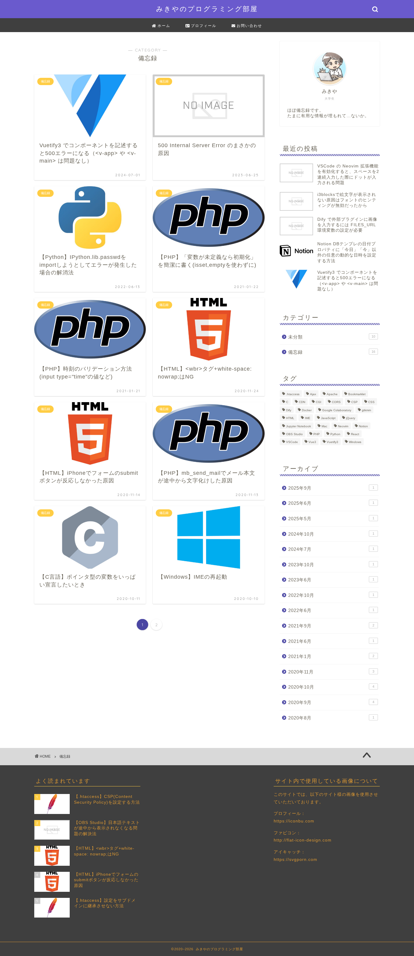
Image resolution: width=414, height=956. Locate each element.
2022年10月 (331, 595)
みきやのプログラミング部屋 (207, 9)
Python (335, 434)
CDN (302, 402)
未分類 (331, 336)
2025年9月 (331, 488)
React (355, 434)
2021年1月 (331, 656)
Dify (288, 410)
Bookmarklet (357, 394)
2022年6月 (331, 610)
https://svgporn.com (295, 859)
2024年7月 (331, 549)
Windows (355, 442)
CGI (318, 402)
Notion (363, 426)
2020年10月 (331, 687)
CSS (371, 402)
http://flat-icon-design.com (303, 840)
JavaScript (328, 418)
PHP (316, 434)
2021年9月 (331, 625)
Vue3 (312, 442)
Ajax (313, 394)
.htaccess (292, 394)
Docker (307, 410)
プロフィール (202, 25)
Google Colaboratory (336, 410)
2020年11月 (331, 671)
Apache (332, 394)
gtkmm (366, 410)
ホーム (163, 25)
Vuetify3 (332, 442)
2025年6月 (331, 503)
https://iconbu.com (294, 821)
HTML (290, 418)
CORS (336, 402)
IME (307, 418)
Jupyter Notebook (298, 426)
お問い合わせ (248, 25)
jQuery (350, 418)
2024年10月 (331, 534)
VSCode (292, 442)
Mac (324, 426)
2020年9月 (331, 702)
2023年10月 (331, 564)
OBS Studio (294, 434)
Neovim (343, 426)
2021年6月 (331, 641)
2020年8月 (331, 717)
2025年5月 (331, 518)
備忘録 (331, 352)
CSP (354, 402)
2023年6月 (331, 579)
